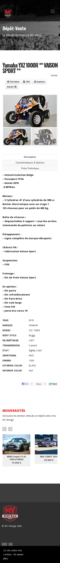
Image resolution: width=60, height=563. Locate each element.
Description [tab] (30, 157)
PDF (28, 82)
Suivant (10, 87)
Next (10, 429)
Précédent (14, 82)
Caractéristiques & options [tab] (30, 162)
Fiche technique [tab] (30, 168)
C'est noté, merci (45, 554)
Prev (4, 429)
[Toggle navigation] (52, 11)
